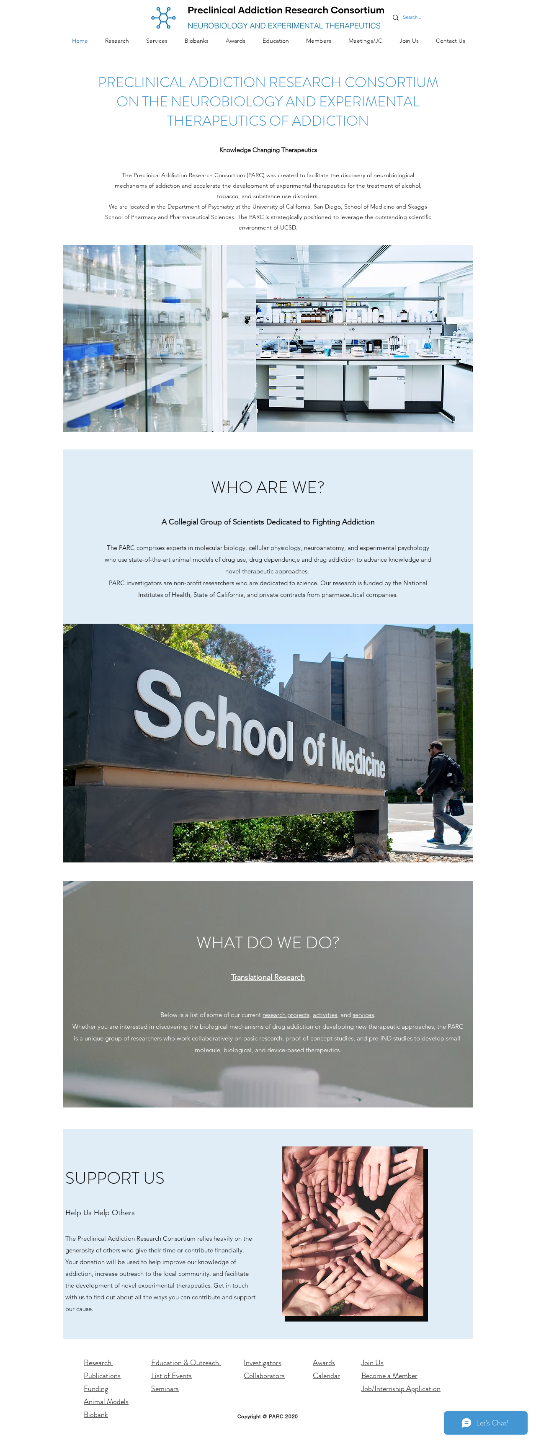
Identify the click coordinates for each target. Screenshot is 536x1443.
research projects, (287, 1015)
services (363, 1015)
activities (325, 1015)
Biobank (96, 1414)
